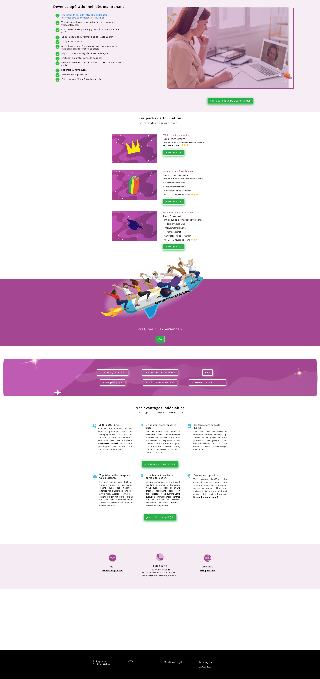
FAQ (207, 372)
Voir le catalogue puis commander (230, 100)
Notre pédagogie (112, 382)
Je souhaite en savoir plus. (160, 464)
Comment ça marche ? (113, 372)
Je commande (173, 152)
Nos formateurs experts (160, 382)
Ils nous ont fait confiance (160, 372)
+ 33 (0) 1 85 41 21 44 (160, 569)
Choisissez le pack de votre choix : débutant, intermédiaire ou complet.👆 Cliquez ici (85, 16)
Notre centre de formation (207, 382)
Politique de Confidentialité (101, 663)
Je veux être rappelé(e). (160, 517)
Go (160, 339)
